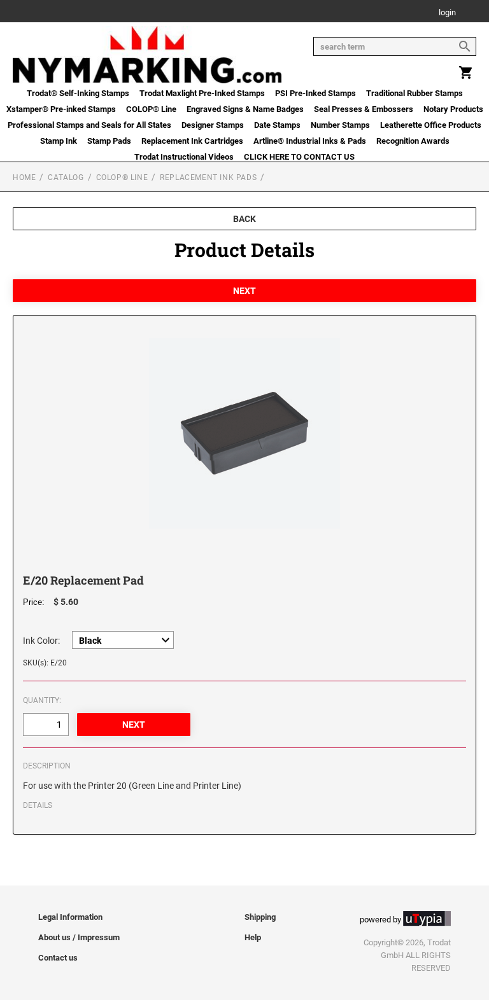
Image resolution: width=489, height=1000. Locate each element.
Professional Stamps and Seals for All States (89, 125)
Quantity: (42, 700)
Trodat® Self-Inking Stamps (78, 93)
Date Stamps (277, 125)
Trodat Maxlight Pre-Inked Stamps (202, 93)
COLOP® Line (151, 109)
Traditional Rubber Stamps (414, 93)
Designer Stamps (212, 125)
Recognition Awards (413, 141)
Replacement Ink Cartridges (192, 141)
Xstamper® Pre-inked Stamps (61, 109)
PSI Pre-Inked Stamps (315, 93)
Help (252, 937)
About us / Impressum (79, 937)
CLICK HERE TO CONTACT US (299, 157)
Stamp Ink (58, 141)
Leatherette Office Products (430, 125)
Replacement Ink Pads (208, 177)
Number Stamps (340, 125)
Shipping (260, 917)
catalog (65, 177)
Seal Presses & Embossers (363, 109)
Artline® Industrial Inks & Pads (309, 141)
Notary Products (453, 109)
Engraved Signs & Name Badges (245, 109)
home (24, 177)
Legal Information (70, 917)
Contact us (58, 957)
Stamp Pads (109, 141)
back (244, 219)
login (447, 13)
